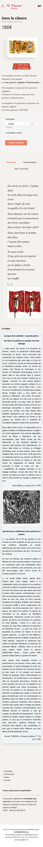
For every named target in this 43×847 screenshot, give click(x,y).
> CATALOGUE (8, 774)
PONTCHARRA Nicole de (12, 22)
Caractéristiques (29, 162)
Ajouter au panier (16, 143)
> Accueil (6, 780)
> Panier (6, 777)
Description (11, 162)
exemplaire (10, 119)
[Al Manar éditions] (14, 6)
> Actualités (8, 771)
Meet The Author (22, 169)
